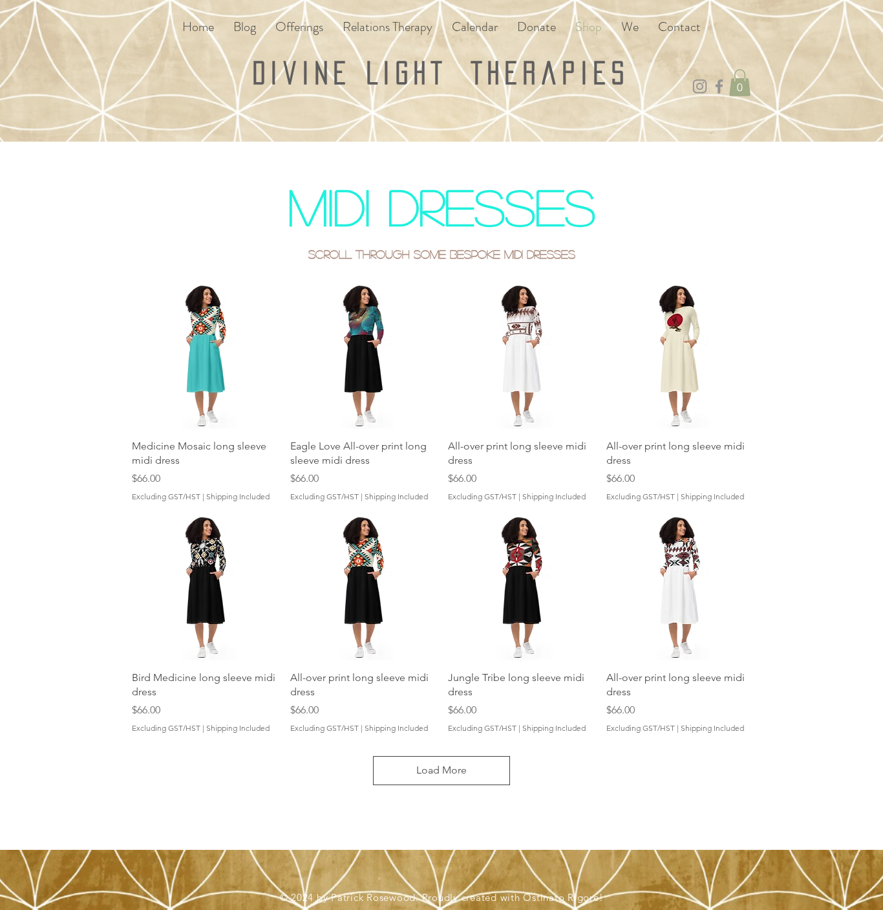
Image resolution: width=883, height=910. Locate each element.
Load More (441, 770)
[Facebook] (719, 86)
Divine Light (362, 72)
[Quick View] (204, 356)
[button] (740, 82)
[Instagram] (699, 86)
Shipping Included (238, 496)
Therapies (550, 72)
